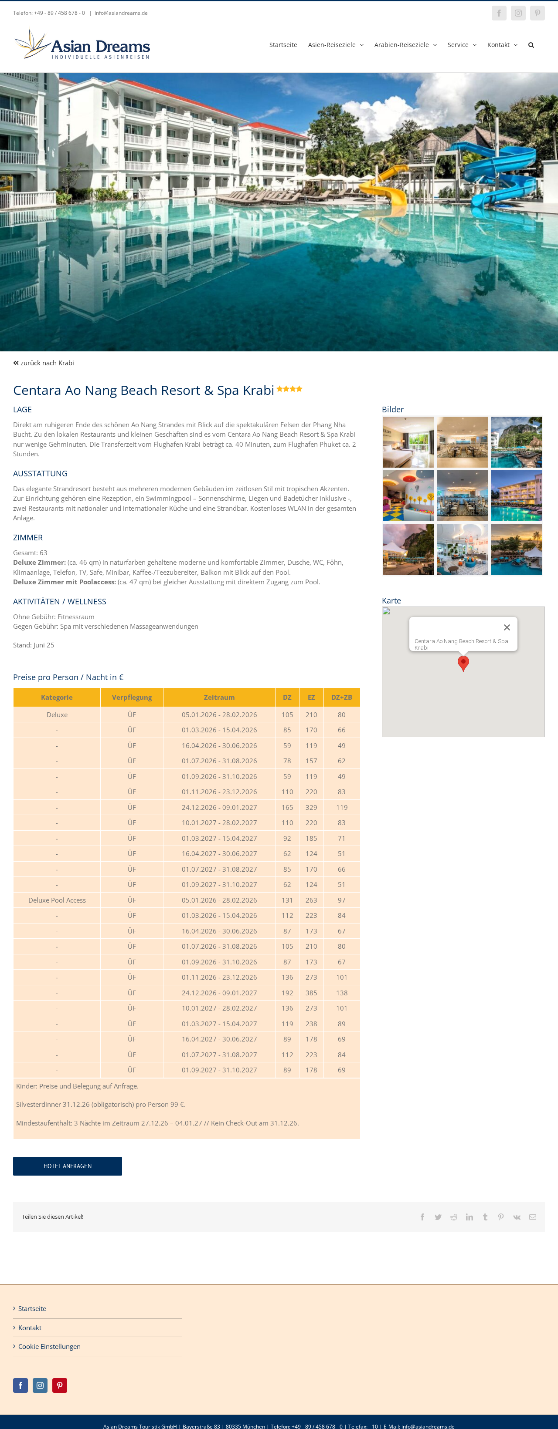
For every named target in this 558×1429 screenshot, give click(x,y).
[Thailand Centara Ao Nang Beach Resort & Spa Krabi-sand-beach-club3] (516, 473)
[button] (531, 44)
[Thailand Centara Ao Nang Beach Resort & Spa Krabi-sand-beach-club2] (408, 526)
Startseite (32, 1308)
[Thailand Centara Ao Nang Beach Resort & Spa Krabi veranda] (462, 419)
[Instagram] (40, 1385)
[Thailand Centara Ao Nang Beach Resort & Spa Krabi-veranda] (462, 473)
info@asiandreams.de (121, 13)
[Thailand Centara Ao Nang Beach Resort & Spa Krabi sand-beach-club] (516, 419)
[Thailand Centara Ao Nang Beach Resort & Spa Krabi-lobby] (462, 526)
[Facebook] (20, 1385)
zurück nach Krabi (46, 362)
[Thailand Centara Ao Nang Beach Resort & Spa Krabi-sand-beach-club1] (516, 526)
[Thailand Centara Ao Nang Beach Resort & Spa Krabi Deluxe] (408, 419)
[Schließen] (507, 627)
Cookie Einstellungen (49, 1346)
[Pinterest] (59, 1385)
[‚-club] (408, 473)
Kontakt (29, 1327)
